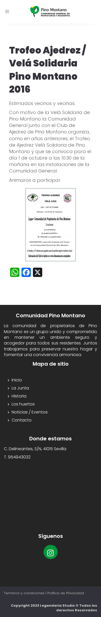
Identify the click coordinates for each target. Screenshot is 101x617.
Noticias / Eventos (30, 412)
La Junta (20, 388)
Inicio (17, 380)
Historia (19, 396)
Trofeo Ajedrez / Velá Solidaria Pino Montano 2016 (47, 70)
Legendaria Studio (57, 605)
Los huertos (23, 404)
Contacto (22, 420)
